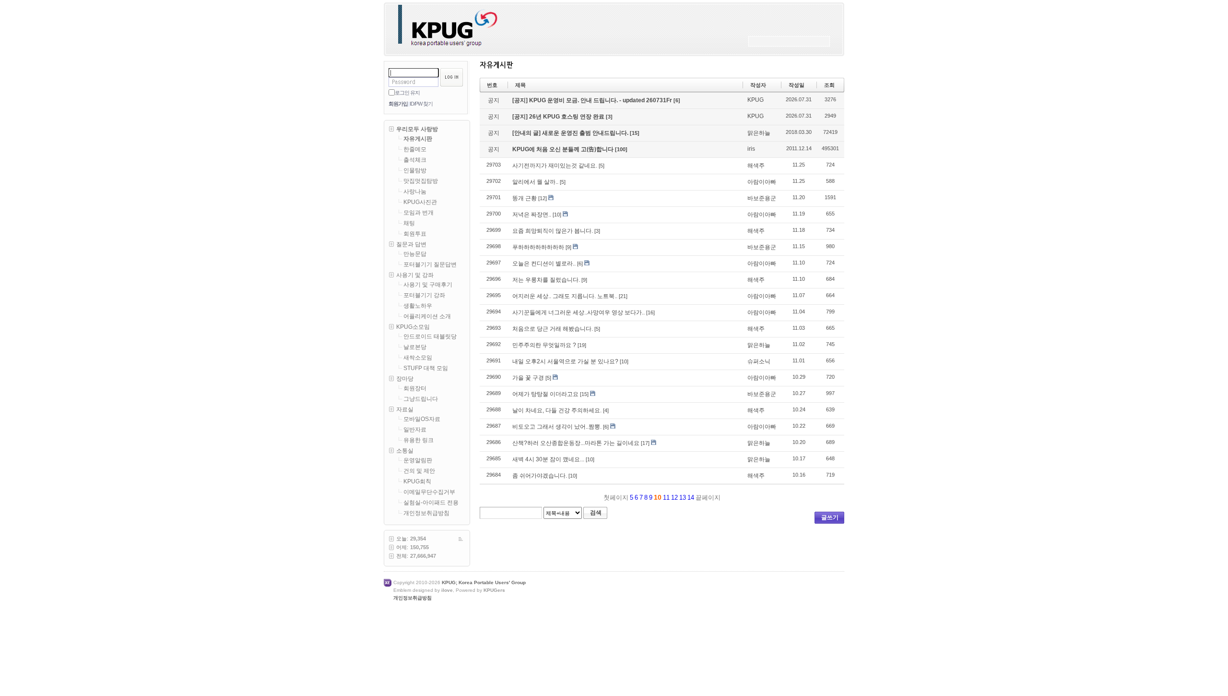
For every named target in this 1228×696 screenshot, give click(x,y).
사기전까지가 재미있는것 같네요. (554, 165)
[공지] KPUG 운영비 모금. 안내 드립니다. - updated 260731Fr (592, 100)
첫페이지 (615, 497)
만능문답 (414, 254)
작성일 (796, 85)
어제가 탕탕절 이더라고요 (545, 394)
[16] (650, 312)
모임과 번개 (418, 212)
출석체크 (414, 159)
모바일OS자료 (421, 419)
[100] (621, 149)
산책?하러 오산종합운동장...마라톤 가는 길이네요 (575, 443)
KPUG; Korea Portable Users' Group (484, 582)
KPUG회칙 (417, 481)
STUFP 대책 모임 (425, 368)
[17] (645, 443)
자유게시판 (417, 138)
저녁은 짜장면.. (531, 214)
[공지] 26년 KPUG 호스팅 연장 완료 (559, 116)
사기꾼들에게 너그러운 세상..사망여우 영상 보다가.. (578, 312)
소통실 (404, 450)
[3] (609, 117)
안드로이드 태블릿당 (430, 336)
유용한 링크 (418, 440)
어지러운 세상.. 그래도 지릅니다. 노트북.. (564, 296)
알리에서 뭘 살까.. (535, 182)
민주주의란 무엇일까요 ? (544, 345)
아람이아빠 (761, 182)
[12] (542, 198)
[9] (568, 247)
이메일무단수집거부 (429, 492)
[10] (557, 214)
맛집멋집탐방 (420, 181)
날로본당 (414, 347)
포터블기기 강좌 (424, 295)
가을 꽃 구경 (528, 377)
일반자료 (414, 429)
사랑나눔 (414, 191)
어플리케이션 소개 (427, 316)
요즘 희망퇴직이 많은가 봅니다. (552, 231)
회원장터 (414, 388)
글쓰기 (829, 517)
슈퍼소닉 (758, 361)
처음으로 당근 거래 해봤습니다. (552, 328)
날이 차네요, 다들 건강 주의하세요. (557, 410)
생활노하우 (417, 305)
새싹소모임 (417, 357)
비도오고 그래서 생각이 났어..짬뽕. (557, 426)
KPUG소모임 (413, 327)
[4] (606, 410)
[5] (601, 165)
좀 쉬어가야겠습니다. (539, 475)
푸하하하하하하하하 (538, 247)
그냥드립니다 (420, 399)
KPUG (755, 99)
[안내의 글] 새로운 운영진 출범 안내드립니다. (571, 133)
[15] (634, 133)
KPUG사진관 (420, 202)
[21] (623, 296)
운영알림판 (417, 460)
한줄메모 (414, 149)
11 (666, 497)
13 (682, 497)
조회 (829, 85)
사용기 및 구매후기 (427, 284)
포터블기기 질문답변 (430, 264)
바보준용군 (761, 198)
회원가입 (398, 104)
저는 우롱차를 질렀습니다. (546, 279)
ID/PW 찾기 (421, 104)
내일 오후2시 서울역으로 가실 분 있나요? (565, 361)
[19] (582, 345)
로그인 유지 (407, 93)
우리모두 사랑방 (417, 129)
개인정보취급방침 (426, 513)
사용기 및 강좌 (415, 275)
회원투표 (414, 233)
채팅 (409, 223)
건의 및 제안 (419, 471)
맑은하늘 (758, 133)
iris (751, 148)
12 (674, 497)
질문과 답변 (411, 244)
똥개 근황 (524, 198)
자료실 (404, 409)
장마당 (404, 378)
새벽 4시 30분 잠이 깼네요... (548, 459)
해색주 (756, 165)
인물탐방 (414, 170)
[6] (676, 100)
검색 (596, 512)
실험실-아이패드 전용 (431, 502)
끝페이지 (709, 497)
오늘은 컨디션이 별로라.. (544, 263)
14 (690, 497)
